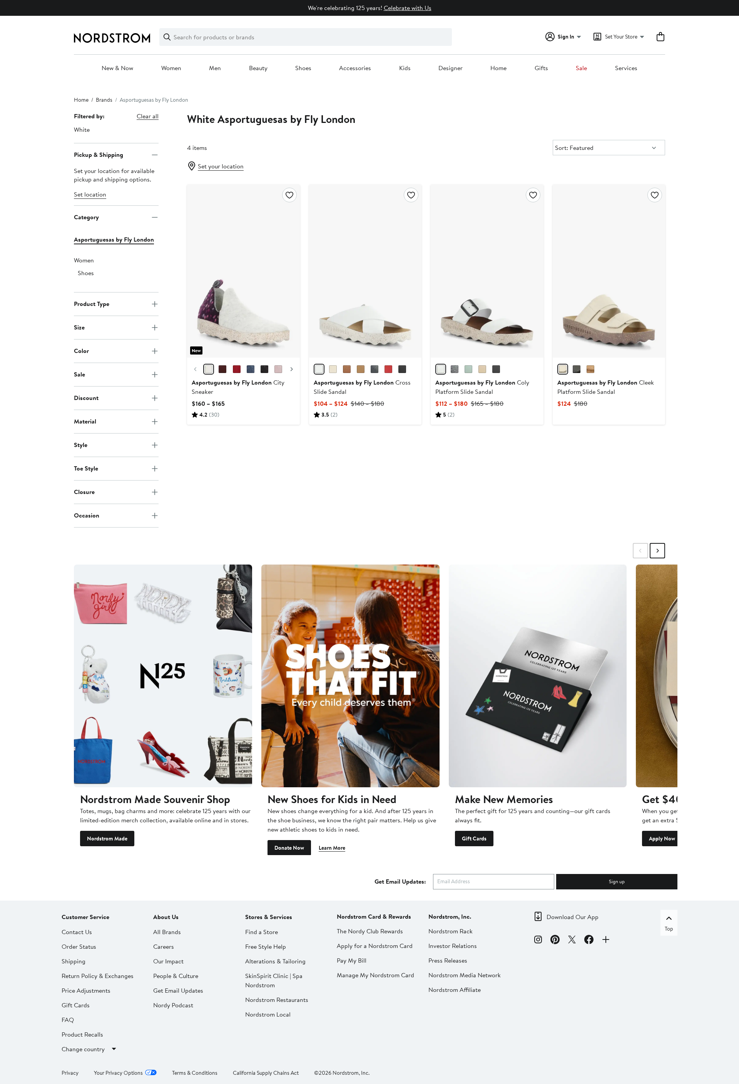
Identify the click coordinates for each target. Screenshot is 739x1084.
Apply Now (662, 838)
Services (626, 68)
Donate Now (289, 847)
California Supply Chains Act (266, 1072)
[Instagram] (538, 940)
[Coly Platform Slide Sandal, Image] (487, 271)
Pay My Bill (351, 960)
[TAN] (347, 369)
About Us (166, 916)
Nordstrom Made (107, 838)
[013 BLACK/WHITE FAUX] (454, 369)
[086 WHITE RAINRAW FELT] (208, 369)
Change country (83, 1048)
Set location (90, 194)
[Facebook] (589, 940)
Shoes (303, 68)
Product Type (91, 303)
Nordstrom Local (268, 1014)
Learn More (332, 847)
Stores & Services (268, 916)
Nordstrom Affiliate (454, 989)
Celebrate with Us (407, 7)
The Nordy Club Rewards (370, 930)
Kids (405, 68)
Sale (581, 68)
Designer (450, 68)
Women (171, 68)
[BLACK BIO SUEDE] (576, 369)
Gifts (541, 68)
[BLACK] (374, 369)
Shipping (73, 960)
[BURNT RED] (388, 369)
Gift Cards (474, 838)
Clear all (148, 116)
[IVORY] (333, 369)
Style (80, 444)
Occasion (86, 515)
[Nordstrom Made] (163, 676)
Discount (86, 397)
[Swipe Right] (657, 550)
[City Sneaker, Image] (243, 271)
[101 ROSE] (278, 369)
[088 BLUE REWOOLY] (250, 369)
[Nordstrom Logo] (112, 38)
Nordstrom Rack (450, 930)
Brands (104, 100)
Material (85, 421)
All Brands (167, 931)
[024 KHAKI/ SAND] (482, 369)
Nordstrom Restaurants (276, 999)
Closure (84, 491)
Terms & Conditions (194, 1072)
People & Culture (175, 975)
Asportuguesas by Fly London (114, 239)
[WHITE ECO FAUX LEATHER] (441, 369)
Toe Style (86, 468)
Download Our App (573, 916)
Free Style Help (265, 946)
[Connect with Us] (605, 940)
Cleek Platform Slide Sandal (605, 387)
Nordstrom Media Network (464, 974)
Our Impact (168, 960)
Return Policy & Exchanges (98, 975)
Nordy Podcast (173, 1004)
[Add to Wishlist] (289, 195)
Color (81, 350)
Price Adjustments (86, 990)
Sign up (617, 881)
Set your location (221, 166)
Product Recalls (82, 1034)
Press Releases (447, 960)
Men (215, 68)
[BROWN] (590, 369)
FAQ (68, 1019)
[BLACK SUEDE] (402, 369)
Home (498, 68)
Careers (163, 946)
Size (79, 327)
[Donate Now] (350, 676)
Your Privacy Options (118, 1072)
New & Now (117, 68)
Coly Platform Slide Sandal (482, 387)
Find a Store (261, 931)
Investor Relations (452, 945)
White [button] (82, 129)
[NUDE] (563, 369)
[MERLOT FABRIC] (222, 369)
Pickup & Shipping (98, 154)
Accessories (355, 68)
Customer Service (85, 916)
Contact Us (77, 931)
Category (86, 217)
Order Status (79, 946)
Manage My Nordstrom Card (375, 974)
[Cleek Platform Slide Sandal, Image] (609, 271)
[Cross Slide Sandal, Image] (365, 271)
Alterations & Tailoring (275, 960)
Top (669, 928)
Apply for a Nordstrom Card (375, 945)
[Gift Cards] (538, 676)
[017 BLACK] (496, 369)
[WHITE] (319, 369)
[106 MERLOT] (237, 369)
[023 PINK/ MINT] (468, 369)
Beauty (258, 68)
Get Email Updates (178, 990)
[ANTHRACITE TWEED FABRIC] (264, 369)
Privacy (70, 1072)
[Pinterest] (555, 940)
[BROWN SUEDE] (360, 369)
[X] (572, 940)
